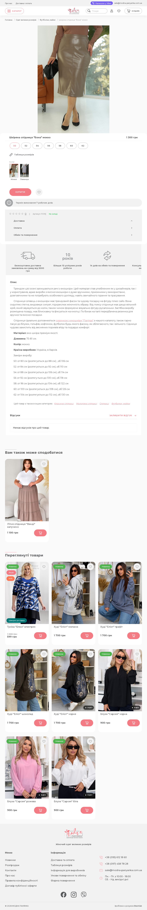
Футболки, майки (121, 403)
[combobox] (99, 11)
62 (83, 145)
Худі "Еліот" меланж (66, 626)
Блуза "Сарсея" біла (66, 801)
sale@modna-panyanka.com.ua (128, 3)
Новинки (10, 860)
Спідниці (104, 403)
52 (26, 145)
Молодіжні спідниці (86, 403)
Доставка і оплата (24, 3)
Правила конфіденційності (21, 880)
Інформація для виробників (68, 870)
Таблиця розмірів (61, 865)
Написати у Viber (103, 3)
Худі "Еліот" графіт (111, 626)
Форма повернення (63, 880)
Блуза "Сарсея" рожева (21, 801)
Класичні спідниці (64, 403)
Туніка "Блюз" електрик (21, 626)
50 (14, 145)
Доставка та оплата (63, 860)
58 (60, 145)
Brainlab (138, 906)
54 (37, 145)
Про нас (8, 3)
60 (71, 145)
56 (48, 145)
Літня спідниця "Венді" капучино (21, 525)
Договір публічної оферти (21, 885)
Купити (20, 192)
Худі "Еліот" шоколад (20, 714)
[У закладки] (39, 192)
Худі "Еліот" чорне (65, 714)
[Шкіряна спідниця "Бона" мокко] (73, 132)
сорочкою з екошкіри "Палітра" (74, 320)
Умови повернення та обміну (68, 875)
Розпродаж (12, 865)
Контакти (10, 870)
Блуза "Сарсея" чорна (113, 714)
